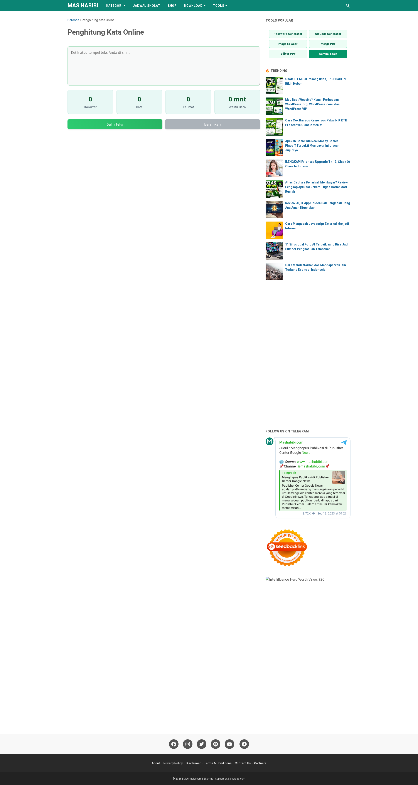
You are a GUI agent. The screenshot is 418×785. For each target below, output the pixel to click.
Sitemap (208, 778)
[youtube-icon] (229, 744)
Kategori (114, 5)
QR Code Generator (328, 33)
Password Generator (288, 33)
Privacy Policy (173, 763)
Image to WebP (288, 43)
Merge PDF (328, 43)
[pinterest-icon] (215, 744)
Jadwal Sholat (146, 5)
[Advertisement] (298, 355)
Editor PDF (288, 53)
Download (193, 5)
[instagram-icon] (187, 744)
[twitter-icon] (201, 744)
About (156, 763)
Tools (218, 5)
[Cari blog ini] (348, 5)
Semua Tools (328, 53)
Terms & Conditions (218, 763)
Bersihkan (212, 124)
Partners (260, 763)
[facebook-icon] (174, 744)
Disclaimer (193, 763)
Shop (172, 5)
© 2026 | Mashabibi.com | (188, 778)
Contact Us (243, 763)
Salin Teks (115, 124)
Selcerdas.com (236, 778)
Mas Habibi (82, 5)
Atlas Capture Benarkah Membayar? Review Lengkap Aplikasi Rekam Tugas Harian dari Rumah (316, 187)
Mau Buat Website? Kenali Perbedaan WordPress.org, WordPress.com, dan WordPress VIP (312, 104)
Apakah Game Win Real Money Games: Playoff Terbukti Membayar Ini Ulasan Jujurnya (312, 145)
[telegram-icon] (244, 744)
